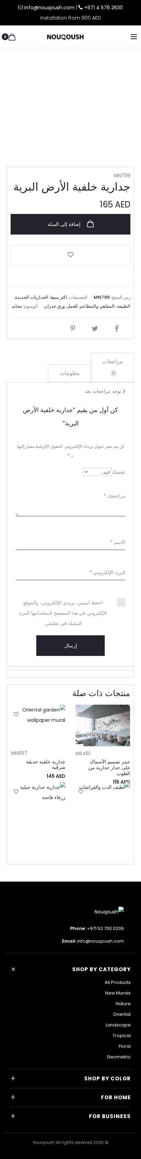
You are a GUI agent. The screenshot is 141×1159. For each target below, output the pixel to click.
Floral (125, 1046)
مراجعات (112, 366)
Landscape (118, 1025)
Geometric (119, 1057)
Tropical (122, 1035)
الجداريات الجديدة (31, 297)
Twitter (93, 328)
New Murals (118, 993)
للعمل (72, 306)
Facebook (114, 328)
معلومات (70, 373)
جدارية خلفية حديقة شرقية (45, 764)
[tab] (112, 368)
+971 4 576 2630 (103, 7)
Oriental (122, 1014)
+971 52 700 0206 (105, 928)
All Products (118, 982)
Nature (123, 1003)
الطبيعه (123, 306)
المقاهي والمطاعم (97, 306)
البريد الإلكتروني (107, 572)
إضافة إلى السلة (65, 224)
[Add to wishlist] (70, 255)
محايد (17, 306)
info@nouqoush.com (50, 7)
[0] (12, 37)
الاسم (117, 542)
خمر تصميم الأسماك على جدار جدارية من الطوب (109, 767)
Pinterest (71, 328)
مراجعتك (114, 495)
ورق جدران (54, 306)
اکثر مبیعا (58, 297)
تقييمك (118, 471)
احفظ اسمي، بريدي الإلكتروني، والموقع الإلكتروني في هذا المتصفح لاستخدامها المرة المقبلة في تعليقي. (63, 613)
